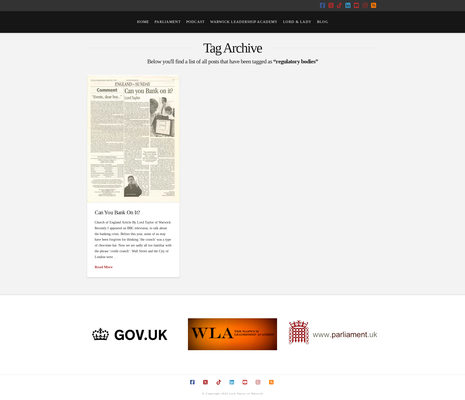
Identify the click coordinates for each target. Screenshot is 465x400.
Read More (104, 267)
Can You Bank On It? (117, 212)
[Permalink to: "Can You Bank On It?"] (133, 138)
